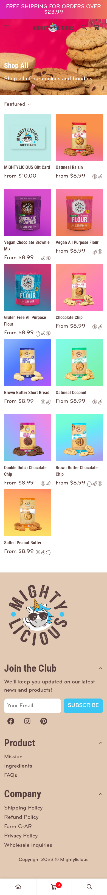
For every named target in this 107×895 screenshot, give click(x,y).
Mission (13, 757)
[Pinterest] (43, 721)
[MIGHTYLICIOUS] (53, 27)
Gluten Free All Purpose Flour (25, 321)
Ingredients (18, 766)
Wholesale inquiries (28, 845)
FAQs (10, 775)
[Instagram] (27, 721)
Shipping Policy (23, 808)
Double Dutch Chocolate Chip (25, 471)
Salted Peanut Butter (22, 542)
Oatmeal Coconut (71, 392)
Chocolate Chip (69, 317)
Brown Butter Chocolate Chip (77, 471)
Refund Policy (21, 817)
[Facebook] (10, 721)
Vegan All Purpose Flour (77, 242)
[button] (96, 27)
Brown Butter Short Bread (26, 392)
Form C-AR (18, 827)
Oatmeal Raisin (69, 167)
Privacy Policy (21, 836)
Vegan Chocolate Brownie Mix (27, 246)
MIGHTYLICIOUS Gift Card (27, 167)
